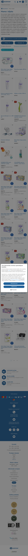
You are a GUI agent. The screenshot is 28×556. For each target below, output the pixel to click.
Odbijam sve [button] (14, 286)
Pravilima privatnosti (15, 279)
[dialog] (14, 278)
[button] (13, 290)
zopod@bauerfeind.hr (21, 280)
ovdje (9, 270)
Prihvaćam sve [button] (14, 283)
